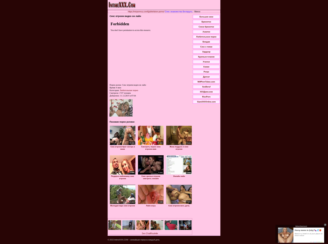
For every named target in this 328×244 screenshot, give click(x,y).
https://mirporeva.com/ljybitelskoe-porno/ (146, 12)
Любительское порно (129, 90)
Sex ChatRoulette (150, 233)
